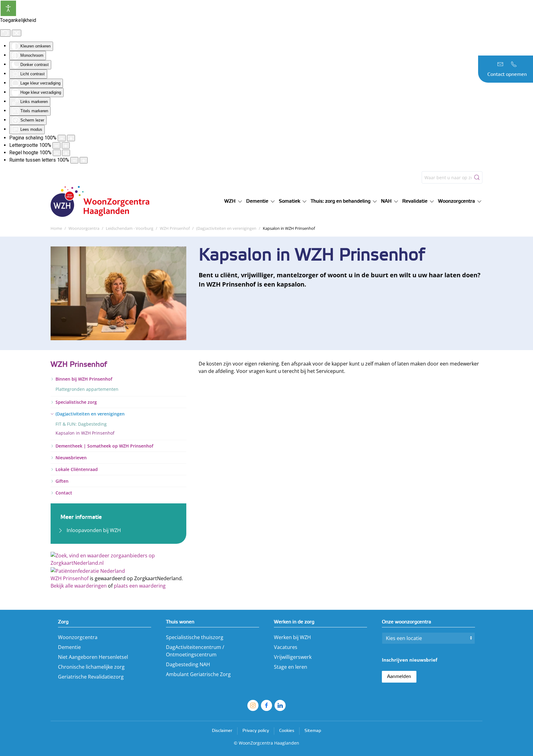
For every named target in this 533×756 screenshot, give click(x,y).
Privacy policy (255, 730)
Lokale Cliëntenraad (77, 469)
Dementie (69, 647)
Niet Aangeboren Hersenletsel (93, 657)
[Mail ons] (500, 64)
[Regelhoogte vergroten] (66, 153)
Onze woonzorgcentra (406, 622)
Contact (64, 493)
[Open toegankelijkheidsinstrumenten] (8, 8)
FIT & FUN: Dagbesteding (81, 424)
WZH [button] (230, 201)
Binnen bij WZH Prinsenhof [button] (84, 379)
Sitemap (312, 730)
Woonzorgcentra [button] (456, 201)
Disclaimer (222, 730)
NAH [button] (386, 201)
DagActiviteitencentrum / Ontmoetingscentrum (195, 651)
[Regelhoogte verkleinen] (57, 153)
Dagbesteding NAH (188, 664)
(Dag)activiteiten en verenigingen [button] (90, 414)
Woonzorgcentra (77, 637)
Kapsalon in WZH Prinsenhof (85, 433)
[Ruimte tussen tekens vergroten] (84, 160)
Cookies (286, 730)
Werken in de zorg (294, 622)
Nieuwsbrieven (71, 458)
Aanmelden (399, 677)
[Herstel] (5, 33)
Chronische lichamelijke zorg (91, 666)
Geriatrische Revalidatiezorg (91, 676)
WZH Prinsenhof (70, 578)
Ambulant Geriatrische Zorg (198, 674)
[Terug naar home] (103, 201)
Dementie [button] (257, 201)
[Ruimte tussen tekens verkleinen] (74, 160)
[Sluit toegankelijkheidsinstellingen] (16, 33)
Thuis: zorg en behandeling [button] (340, 201)
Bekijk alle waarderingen (79, 585)
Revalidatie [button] (415, 201)
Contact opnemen (507, 74)
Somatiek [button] (289, 201)
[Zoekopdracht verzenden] (476, 177)
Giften (62, 481)
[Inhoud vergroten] (71, 138)
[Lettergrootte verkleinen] (56, 145)
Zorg (63, 622)
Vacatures (285, 647)
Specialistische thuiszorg (194, 637)
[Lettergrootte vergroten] (66, 145)
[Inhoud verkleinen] (62, 138)
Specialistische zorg (76, 402)
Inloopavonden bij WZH (94, 530)
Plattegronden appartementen (87, 389)
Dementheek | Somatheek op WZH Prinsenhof (104, 446)
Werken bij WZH (292, 637)
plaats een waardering (140, 585)
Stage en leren (290, 666)
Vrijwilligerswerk (293, 657)
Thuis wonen (180, 622)
